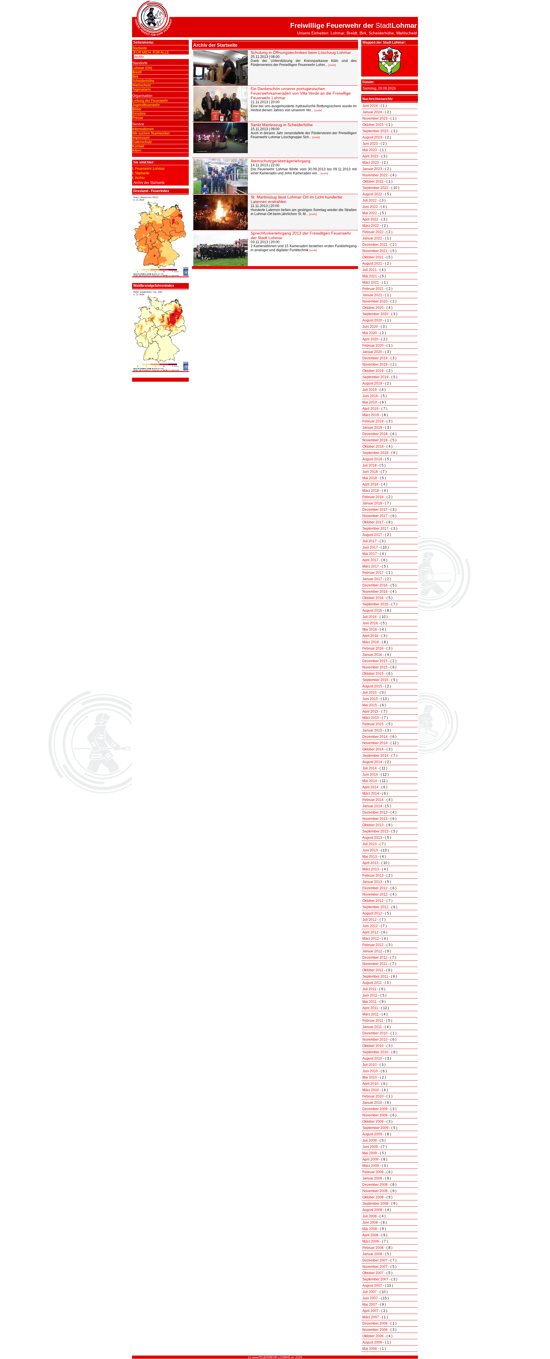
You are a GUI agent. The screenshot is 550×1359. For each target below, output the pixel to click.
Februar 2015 (373, 724)
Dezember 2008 (375, 1185)
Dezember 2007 (375, 1260)
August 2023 (372, 137)
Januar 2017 (372, 579)
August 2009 (372, 1134)
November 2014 (375, 743)
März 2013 (370, 869)
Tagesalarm (141, 89)
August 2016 (372, 611)
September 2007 (375, 1279)
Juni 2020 (370, 327)
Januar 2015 (372, 730)
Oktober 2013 (373, 825)
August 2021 (372, 264)
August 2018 (372, 459)
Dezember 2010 (375, 1033)
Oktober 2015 (373, 674)
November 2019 (375, 364)
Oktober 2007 (373, 1273)
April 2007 (370, 1311)
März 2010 (370, 1090)
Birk (135, 77)
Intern (136, 151)
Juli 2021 (369, 270)
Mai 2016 (369, 629)
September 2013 (375, 831)
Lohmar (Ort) (142, 68)
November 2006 (375, 1330)
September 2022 (375, 188)
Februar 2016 (373, 648)
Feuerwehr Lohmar (150, 169)
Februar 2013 (373, 875)
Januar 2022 (372, 238)
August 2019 (372, 383)
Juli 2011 (369, 989)
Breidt (137, 72)
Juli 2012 (369, 920)
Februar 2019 (373, 421)
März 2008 (370, 1241)
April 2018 (370, 484)
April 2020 (370, 339)
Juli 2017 (369, 541)
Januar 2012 (372, 951)
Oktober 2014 (373, 749)
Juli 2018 (369, 465)
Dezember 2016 (375, 585)
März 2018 (370, 491)
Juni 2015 (370, 699)
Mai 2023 (369, 150)
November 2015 (375, 667)
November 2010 (375, 1040)
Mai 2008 (369, 1229)
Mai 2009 (369, 1153)
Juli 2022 (369, 200)
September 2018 (375, 453)
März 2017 (370, 566)
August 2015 (372, 686)
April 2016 (370, 636)
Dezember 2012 (375, 888)
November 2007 (375, 1267)
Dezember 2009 (375, 1109)
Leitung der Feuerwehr (150, 101)
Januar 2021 (372, 295)
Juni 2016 (370, 623)
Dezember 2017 (375, 510)
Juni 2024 (370, 106)
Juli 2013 (369, 844)
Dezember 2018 (375, 434)
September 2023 (375, 131)
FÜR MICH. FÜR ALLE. (152, 52)
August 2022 (372, 194)
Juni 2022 (370, 207)
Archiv (139, 57)
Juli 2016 (369, 617)
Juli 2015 (369, 693)
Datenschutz (142, 142)
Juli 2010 (369, 1065)
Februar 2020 (373, 346)
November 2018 (375, 440)
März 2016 (370, 642)
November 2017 (375, 516)
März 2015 (370, 718)
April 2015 (370, 711)
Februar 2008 (373, 1248)
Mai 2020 (369, 333)
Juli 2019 (369, 390)
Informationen (143, 129)
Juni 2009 (370, 1147)
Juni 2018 (370, 472)
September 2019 (375, 377)
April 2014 (370, 787)
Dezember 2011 (374, 958)
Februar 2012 (373, 945)
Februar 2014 (373, 800)
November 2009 (375, 1115)
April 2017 (370, 560)
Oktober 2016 (373, 598)
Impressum (141, 138)
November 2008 (375, 1191)
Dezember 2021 (375, 245)
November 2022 (375, 175)
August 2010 (372, 1058)
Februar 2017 (373, 573)
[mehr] (332, 65)
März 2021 (370, 282)
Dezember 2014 (375, 737)
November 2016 (375, 592)
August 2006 (372, 1342)
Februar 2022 (373, 232)
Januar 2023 (372, 169)
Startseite (139, 48)
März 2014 (370, 793)
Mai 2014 (369, 781)
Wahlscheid (141, 85)
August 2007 (372, 1286)
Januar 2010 (372, 1103)
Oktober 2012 (373, 901)
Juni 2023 (370, 144)
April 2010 (370, 1084)
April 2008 (370, 1235)
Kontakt (138, 146)
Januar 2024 (372, 112)
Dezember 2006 (375, 1323)
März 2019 (370, 415)
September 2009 (375, 1128)
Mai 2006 (369, 1349)
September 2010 (375, 1052)
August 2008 (372, 1210)
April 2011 (370, 1008)
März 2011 (370, 1014)
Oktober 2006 (373, 1336)
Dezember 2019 (375, 358)
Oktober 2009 (373, 1122)
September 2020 (375, 314)
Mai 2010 (369, 1077)
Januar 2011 (372, 1027)
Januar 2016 (372, 655)
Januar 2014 (372, 806)
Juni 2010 (370, 1071)
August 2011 (372, 983)
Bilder (137, 109)
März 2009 (370, 1166)
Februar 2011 (372, 1021)
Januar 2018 (372, 503)
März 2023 (370, 163)
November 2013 (375, 819)
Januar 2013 (372, 882)
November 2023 (375, 118)
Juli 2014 (369, 768)
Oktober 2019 (373, 371)
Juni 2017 (370, 547)
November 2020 (375, 301)
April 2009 (370, 1159)
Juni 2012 (370, 926)
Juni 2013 (370, 850)
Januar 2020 (372, 352)
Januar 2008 (372, 1254)
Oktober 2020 (373, 308)
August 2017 (372, 535)
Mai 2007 (369, 1305)
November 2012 (375, 894)
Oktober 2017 (373, 522)
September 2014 (375, 756)
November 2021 (375, 251)
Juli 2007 (369, 1292)
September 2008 (375, 1204)
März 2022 (370, 226)
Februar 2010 (373, 1096)
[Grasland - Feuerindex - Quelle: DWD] (160, 275)
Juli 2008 (369, 1216)
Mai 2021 (369, 276)
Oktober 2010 (373, 1046)
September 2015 (375, 680)
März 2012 (370, 939)
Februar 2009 (373, 1172)
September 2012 (375, 907)
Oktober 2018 (373, 446)
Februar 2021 (373, 289)
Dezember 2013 (375, 812)
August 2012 (372, 913)
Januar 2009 (372, 1178)
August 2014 (372, 762)
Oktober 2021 (373, 257)
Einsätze (139, 114)
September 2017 (375, 529)
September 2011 (375, 976)
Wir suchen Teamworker (151, 133)
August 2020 (372, 320)
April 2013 (370, 863)
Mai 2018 (369, 478)
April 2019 (370, 409)
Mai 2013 (369, 857)
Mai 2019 (369, 402)
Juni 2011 (370, 995)
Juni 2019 (370, 396)
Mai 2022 (369, 213)
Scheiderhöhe (143, 81)
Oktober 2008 (373, 1197)
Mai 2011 (369, 1002)
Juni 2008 (370, 1222)
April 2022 (370, 219)
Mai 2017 (369, 554)
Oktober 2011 (372, 970)
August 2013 (372, 838)
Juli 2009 (369, 1140)
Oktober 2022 (373, 182)
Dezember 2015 (375, 661)
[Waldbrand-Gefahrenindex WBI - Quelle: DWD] (160, 370)
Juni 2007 (370, 1298)
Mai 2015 (369, 705)
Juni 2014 (370, 775)
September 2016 (375, 604)
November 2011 (374, 964)
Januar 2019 (372, 428)
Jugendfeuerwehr (146, 105)
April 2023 (370, 156)
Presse (137, 118)
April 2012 (370, 932)
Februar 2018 (373, 497)
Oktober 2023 (373, 125)
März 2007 (370, 1317)
